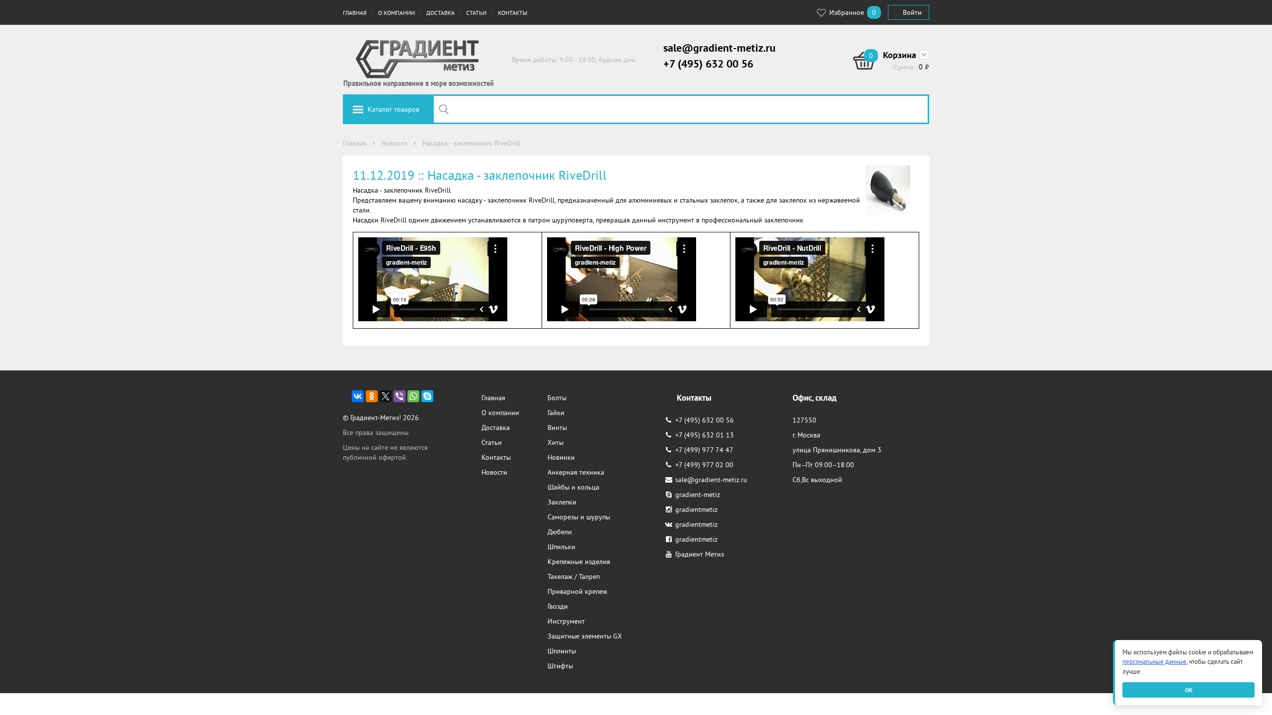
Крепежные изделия (579, 561)
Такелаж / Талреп (574, 576)
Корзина (899, 55)
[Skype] (427, 396)
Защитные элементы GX (585, 636)
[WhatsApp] (413, 396)
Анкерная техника (576, 472)
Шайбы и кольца (573, 487)
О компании (396, 12)
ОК (1188, 690)
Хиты (555, 442)
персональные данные (1154, 661)
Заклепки (562, 502)
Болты (557, 397)
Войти (912, 12)
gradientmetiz (696, 509)
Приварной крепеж (577, 591)
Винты (557, 427)
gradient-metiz (697, 494)
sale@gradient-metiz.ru (719, 48)
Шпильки (561, 546)
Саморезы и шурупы (579, 516)
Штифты (560, 665)
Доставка (440, 12)
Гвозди (558, 606)
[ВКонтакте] (358, 396)
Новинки (561, 457)
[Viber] (399, 396)
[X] (386, 396)
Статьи (476, 12)
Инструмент (566, 621)
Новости (494, 472)
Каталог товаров (393, 109)
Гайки (556, 412)
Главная (355, 12)
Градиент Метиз (699, 554)
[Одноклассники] (372, 396)
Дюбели (560, 531)
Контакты (512, 12)
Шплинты (562, 650)
